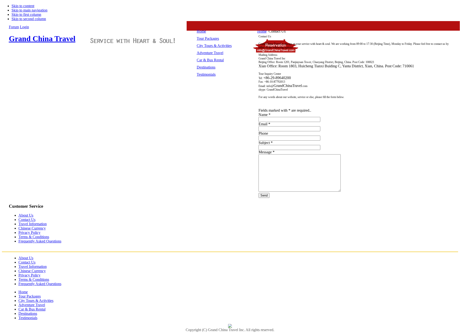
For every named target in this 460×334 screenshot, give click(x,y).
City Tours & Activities (35, 301)
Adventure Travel (31, 305)
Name (263, 115)
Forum (14, 27)
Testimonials (27, 318)
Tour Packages (29, 296)
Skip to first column (26, 14)
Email (263, 124)
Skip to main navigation (29, 10)
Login (24, 27)
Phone (263, 133)
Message (265, 152)
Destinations (27, 313)
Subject (264, 143)
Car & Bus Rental (32, 309)
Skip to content (23, 6)
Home (23, 292)
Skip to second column (29, 19)
